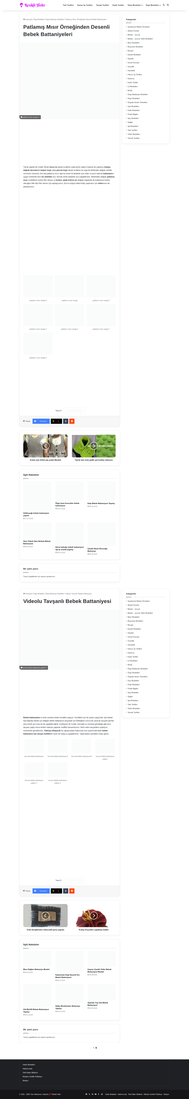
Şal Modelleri (133, 126)
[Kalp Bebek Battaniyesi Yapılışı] (102, 491)
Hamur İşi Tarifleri (85, 5)
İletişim (25, 1081)
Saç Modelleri (133, 118)
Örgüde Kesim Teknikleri (137, 102)
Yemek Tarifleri (102, 5)
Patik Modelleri (134, 110)
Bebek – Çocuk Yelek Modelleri (140, 39)
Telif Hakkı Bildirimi (30, 1073)
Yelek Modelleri (134, 5)
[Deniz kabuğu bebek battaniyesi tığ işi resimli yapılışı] (69, 534)
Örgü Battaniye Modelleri (55, 19)
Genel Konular (133, 63)
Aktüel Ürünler (133, 31)
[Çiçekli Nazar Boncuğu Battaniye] (102, 534)
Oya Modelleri (133, 106)
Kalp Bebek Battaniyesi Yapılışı (101, 503)
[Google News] (74, 410)
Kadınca (131, 79)
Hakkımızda (27, 1069)
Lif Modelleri (133, 86)
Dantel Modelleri (134, 55)
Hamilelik (131, 71)
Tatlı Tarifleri (68, 5)
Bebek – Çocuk (134, 35)
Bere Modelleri (134, 43)
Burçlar (130, 51)
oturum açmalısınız (48, 576)
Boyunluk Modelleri (135, 47)
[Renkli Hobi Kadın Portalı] (33, 5)
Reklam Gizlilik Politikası (32, 1077)
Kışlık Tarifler (118, 5)
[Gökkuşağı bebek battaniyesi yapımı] (37, 496)
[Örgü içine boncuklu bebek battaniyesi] (69, 491)
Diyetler (131, 59)
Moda (130, 90)
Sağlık (130, 122)
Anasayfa (28, 19)
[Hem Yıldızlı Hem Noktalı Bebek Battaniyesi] (37, 531)
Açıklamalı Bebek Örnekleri (139, 27)
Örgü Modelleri (152, 5)
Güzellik (131, 67)
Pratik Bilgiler (133, 114)
